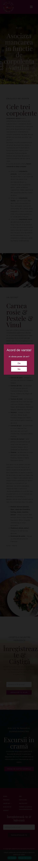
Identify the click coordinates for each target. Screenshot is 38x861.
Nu (19, 369)
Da (19, 363)
